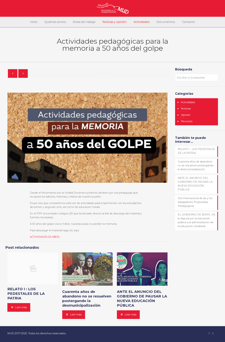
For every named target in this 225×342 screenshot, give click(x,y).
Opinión (185, 115)
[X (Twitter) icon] (212, 333)
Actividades (188, 102)
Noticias (186, 108)
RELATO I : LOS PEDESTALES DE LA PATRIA (26, 293)
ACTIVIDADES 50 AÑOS (45, 237)
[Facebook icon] (209, 333)
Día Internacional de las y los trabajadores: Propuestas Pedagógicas (195, 202)
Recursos (186, 121)
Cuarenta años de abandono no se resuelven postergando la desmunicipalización (196, 165)
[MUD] (112, 8)
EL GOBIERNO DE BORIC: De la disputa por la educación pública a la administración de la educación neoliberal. (196, 220)
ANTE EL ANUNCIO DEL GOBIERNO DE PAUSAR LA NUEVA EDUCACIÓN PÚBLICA (195, 183)
